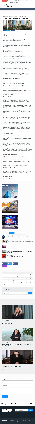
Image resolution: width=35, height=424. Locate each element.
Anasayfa (24, 420)
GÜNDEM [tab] (17, 233)
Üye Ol (30, 293)
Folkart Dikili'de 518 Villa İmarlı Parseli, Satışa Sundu (15, 256)
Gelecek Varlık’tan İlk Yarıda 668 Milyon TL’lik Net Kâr (13, 366)
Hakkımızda (28, 420)
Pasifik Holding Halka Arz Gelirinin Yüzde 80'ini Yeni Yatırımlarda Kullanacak (19, 247)
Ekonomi (3, 320)
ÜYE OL (31, 410)
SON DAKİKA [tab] (12, 233)
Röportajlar (7, 235)
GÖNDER (5, 396)
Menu (3, 9)
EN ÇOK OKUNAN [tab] (22, 233)
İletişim (24, 421)
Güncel (7, 240)
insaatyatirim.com (5, 420)
